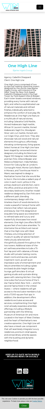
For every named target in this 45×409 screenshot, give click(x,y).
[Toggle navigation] (39, 7)
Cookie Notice (37, 401)
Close (24, 406)
